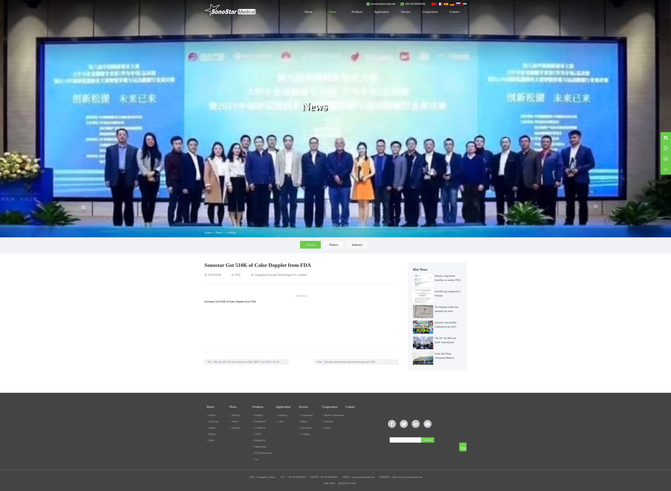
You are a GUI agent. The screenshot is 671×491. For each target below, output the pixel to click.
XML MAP (329, 483)
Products (357, 11)
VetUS (256, 434)
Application (381, 11)
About (308, 11)
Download (305, 428)
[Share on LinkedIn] (416, 424)
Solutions (281, 415)
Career (326, 428)
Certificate (212, 421)
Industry (357, 244)
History (211, 434)
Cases (279, 421)
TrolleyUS (258, 428)
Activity (231, 232)
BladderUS (259, 440)
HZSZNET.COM (346, 483)
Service (405, 11)
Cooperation (430, 11)
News (332, 11)
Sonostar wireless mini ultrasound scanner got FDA (349, 362)
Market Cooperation (333, 415)
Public (210, 440)
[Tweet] (404, 424)
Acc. (255, 459)
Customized (306, 415)
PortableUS (259, 421)
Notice (334, 244)
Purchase (327, 421)
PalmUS (257, 415)
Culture (211, 428)
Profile (210, 415)
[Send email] (428, 424)
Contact (454, 11)
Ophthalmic (259, 446)
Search (428, 439)
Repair (303, 421)
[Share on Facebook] (392, 424)
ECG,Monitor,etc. (262, 453)
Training (304, 434)
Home (207, 232)
